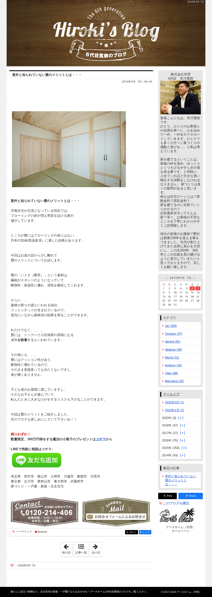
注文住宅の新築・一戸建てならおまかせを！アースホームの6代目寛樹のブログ (106, 33)
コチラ (101, 439)
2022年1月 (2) (174, 410)
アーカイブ (171, 394)
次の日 (97, 548)
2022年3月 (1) (174, 402)
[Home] (12, 565)
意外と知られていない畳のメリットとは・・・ (47, 75)
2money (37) (173, 333)
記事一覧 (81, 552)
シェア (147, 532)
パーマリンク (24, 531)
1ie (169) (171, 326)
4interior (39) (173, 349)
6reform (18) (173, 365)
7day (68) (171, 373)
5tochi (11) (172, 357)
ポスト (133, 532)
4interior (42, 531)
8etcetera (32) (174, 381)
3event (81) (172, 341)
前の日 (67, 548)
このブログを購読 (176, 503)
